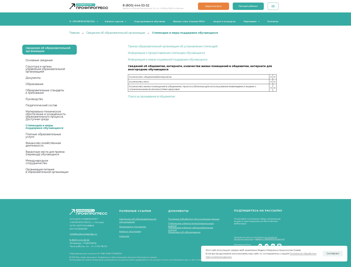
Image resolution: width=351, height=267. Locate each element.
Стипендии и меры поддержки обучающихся (44, 127)
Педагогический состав (41, 105)
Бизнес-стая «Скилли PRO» (189, 21)
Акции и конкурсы (224, 21)
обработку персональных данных (270, 239)
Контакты (272, 21)
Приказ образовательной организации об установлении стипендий (173, 46)
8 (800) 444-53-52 (136, 5)
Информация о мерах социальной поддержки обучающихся (167, 59)
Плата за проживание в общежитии (151, 96)
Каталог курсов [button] (114, 21)
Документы (33, 77)
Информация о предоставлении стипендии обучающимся (166, 53)
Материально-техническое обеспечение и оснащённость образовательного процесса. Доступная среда (46, 115)
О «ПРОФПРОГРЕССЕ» (82, 21)
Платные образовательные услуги (43, 135)
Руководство (34, 99)
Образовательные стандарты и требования (45, 91)
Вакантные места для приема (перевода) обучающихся (45, 153)
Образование (35, 84)
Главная (74, 32)
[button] (213, 6)
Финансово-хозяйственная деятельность (43, 144)
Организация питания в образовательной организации (47, 171)
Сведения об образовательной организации (115, 32)
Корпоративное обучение (149, 21)
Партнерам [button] (250, 21)
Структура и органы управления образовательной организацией (45, 69)
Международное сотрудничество (37, 162)
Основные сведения (39, 60)
